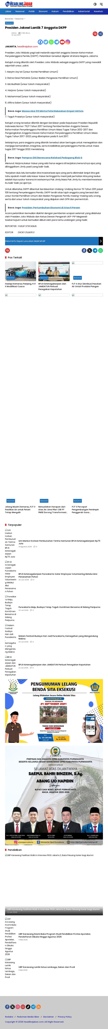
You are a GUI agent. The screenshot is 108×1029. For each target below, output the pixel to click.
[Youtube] (62, 42)
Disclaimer (48, 1016)
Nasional (9, 23)
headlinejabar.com (27, 46)
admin (14, 33)
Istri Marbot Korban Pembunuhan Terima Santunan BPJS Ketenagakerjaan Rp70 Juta (59, 542)
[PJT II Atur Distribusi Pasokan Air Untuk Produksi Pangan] (87, 271)
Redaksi (9, 1016)
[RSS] (38, 1007)
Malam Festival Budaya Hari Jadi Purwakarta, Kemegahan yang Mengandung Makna (58, 637)
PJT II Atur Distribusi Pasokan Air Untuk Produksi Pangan (86, 285)
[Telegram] (56, 42)
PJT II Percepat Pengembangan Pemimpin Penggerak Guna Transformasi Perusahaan (85, 510)
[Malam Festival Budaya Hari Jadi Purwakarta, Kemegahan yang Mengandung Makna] (10, 638)
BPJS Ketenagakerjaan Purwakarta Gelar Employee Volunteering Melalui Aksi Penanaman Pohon (58, 575)
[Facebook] (40, 42)
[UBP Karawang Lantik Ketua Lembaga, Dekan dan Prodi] (10, 968)
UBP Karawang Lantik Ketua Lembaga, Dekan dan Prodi (47, 967)
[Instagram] (67, 42)
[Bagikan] (100, 33)
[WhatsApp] (100, 250)
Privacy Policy (65, 1016)
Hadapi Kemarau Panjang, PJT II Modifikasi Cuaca (20, 285)
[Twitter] (45, 42)
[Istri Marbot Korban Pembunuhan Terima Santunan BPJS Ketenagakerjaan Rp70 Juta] (10, 543)
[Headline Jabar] (18, 4)
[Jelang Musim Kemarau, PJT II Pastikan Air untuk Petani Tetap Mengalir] (20, 399)
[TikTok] (28, 1007)
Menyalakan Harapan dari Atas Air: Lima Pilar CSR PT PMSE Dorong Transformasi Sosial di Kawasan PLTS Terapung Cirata (52, 510)
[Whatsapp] (51, 42)
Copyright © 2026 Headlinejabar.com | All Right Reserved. (34, 1021)
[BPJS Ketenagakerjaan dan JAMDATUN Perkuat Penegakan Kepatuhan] (53, 271)
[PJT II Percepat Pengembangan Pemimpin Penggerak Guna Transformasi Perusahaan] (87, 399)
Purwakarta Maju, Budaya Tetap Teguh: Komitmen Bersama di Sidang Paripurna (59, 607)
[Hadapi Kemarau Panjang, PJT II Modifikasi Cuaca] (20, 271)
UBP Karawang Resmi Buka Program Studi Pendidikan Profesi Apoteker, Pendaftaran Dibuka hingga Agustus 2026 (55, 935)
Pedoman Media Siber (28, 1016)
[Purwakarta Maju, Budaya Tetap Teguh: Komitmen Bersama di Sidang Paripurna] (10, 608)
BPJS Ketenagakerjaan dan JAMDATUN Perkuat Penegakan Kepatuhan (52, 287)
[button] (95, 4)
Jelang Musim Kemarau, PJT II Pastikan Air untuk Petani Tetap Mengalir (20, 510)
